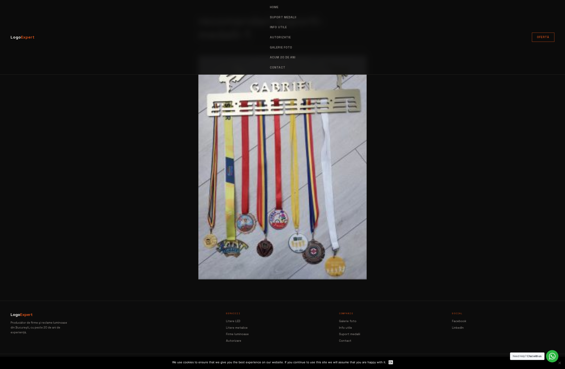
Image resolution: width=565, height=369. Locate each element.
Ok (391, 362)
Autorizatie (280, 37)
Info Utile (278, 27)
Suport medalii (349, 334)
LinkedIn (458, 328)
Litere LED (233, 321)
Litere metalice (237, 328)
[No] (559, 363)
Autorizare (233, 341)
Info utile (345, 328)
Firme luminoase (237, 334)
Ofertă (543, 37)
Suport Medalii (283, 17)
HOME (274, 7)
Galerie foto (281, 47)
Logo (23, 37)
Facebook (459, 321)
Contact (277, 67)
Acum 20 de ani (283, 57)
